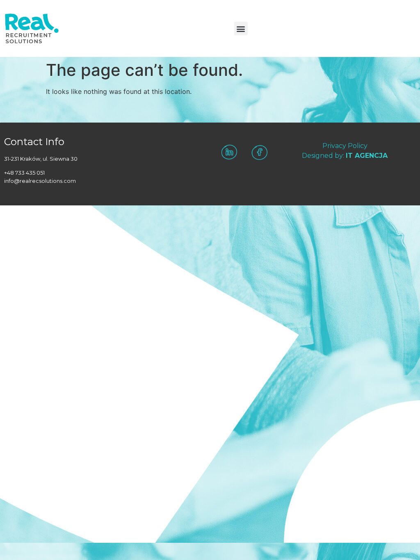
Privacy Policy (345, 146)
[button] (241, 28)
